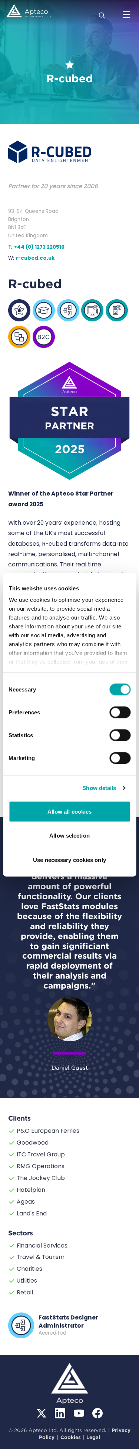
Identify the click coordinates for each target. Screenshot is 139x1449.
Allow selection (69, 835)
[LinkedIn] (60, 1413)
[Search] (102, 14)
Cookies (70, 1437)
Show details (99, 788)
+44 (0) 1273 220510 (39, 247)
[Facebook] (97, 1413)
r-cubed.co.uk (35, 258)
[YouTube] (79, 1413)
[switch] (119, 712)
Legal (93, 1437)
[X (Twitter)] (41, 1413)
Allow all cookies (69, 811)
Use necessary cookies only (69, 859)
